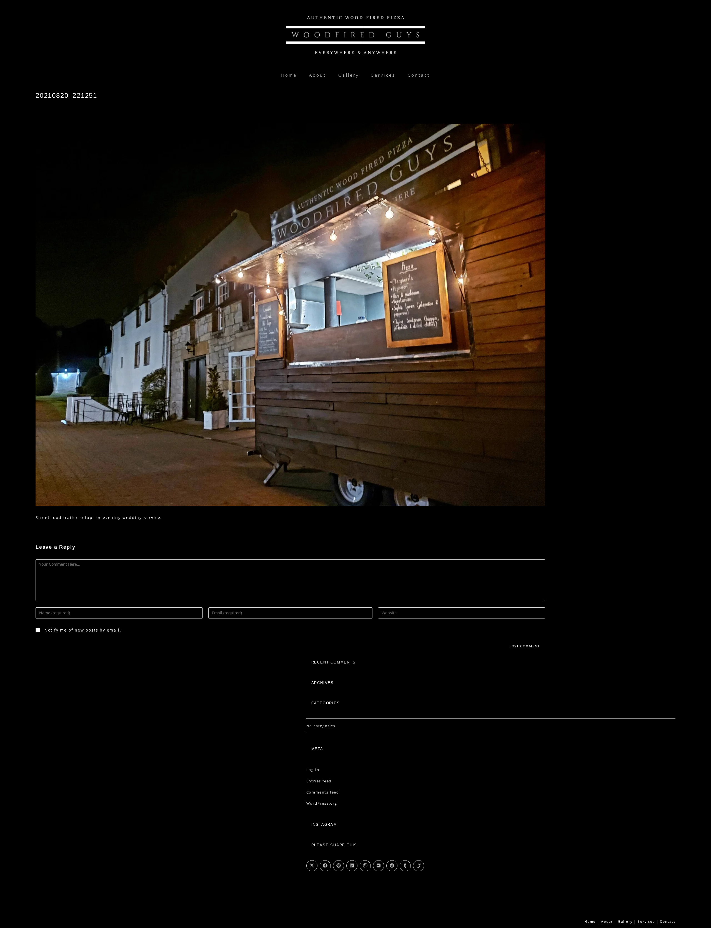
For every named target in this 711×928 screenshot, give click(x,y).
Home (590, 921)
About (607, 921)
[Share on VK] (378, 865)
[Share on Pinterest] (338, 865)
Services (646, 921)
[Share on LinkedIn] (351, 865)
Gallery (625, 921)
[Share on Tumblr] (405, 865)
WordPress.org (321, 803)
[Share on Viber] (365, 865)
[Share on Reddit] (391, 865)
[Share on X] (311, 865)
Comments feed (322, 792)
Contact (667, 921)
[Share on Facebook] (325, 865)
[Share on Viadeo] (418, 865)
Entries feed (319, 781)
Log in (312, 769)
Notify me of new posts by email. (82, 630)
